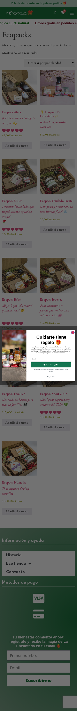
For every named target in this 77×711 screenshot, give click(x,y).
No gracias (50, 377)
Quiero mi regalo (51, 364)
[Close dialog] (72, 332)
